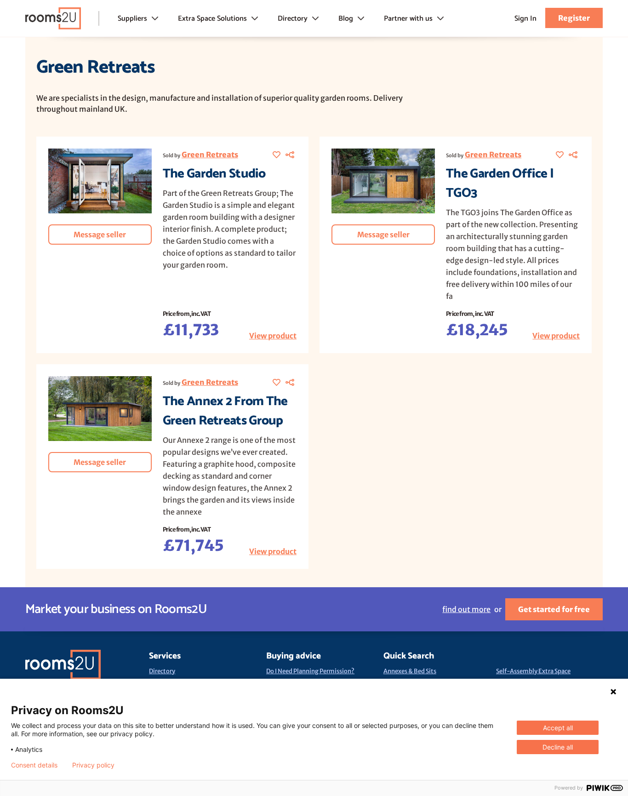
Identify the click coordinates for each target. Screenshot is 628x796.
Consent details (34, 765)
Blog (345, 18)
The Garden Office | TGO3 (500, 183)
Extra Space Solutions (212, 18)
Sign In (525, 18)
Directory (293, 18)
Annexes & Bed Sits (409, 671)
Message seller (100, 234)
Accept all (558, 728)
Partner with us (408, 18)
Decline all (557, 747)
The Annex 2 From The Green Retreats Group (225, 411)
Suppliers (132, 18)
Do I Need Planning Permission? (310, 671)
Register (574, 18)
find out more (466, 609)
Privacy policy (93, 765)
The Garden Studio (214, 173)
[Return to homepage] (53, 18)
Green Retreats (210, 154)
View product (273, 335)
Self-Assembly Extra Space (533, 671)
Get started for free (554, 609)
